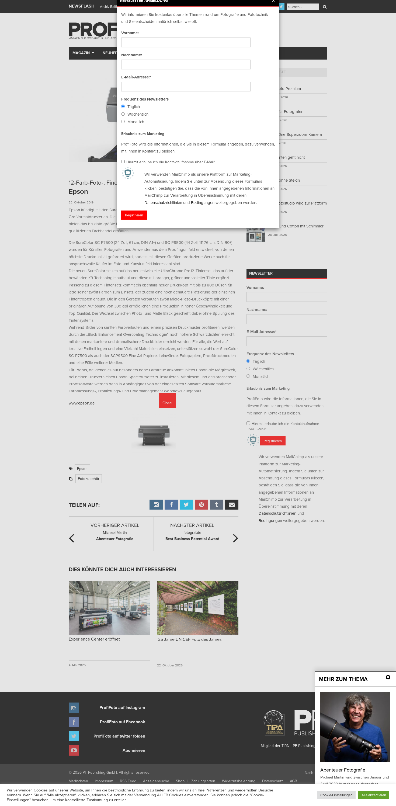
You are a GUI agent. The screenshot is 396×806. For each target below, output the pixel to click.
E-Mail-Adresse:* (136, 77)
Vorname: (130, 33)
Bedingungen (202, 202)
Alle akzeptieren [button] (374, 795)
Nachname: (131, 55)
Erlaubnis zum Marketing (142, 133)
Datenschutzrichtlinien (163, 202)
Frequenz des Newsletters (145, 99)
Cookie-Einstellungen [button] (336, 795)
